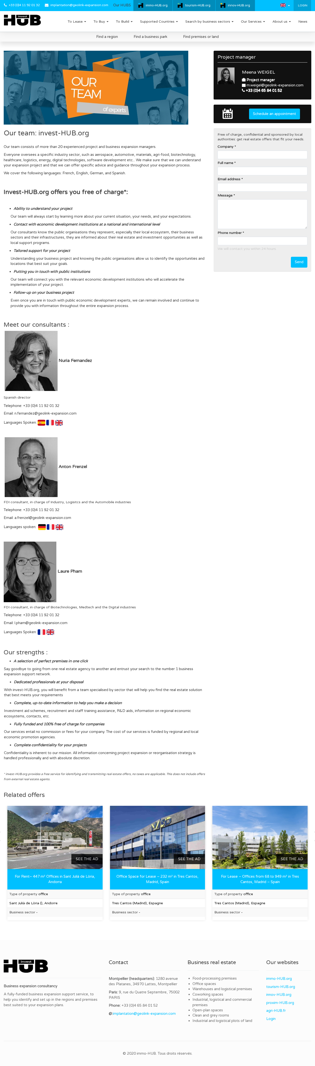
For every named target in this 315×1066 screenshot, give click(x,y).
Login (302, 5)
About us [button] (280, 21)
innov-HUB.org (239, 5)
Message (225, 195)
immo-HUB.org (157, 5)
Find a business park (150, 36)
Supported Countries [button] (157, 21)
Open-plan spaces (207, 1010)
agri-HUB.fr (276, 1010)
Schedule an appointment (274, 114)
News (302, 21)
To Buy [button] (100, 21)
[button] (285, 5)
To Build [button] (123, 21)
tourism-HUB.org (197, 5)
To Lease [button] (76, 21)
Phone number (230, 233)
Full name (225, 163)
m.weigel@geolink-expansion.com (275, 85)
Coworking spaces (207, 994)
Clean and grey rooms (210, 1015)
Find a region (107, 36)
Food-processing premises (214, 978)
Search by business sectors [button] (208, 21)
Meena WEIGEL (258, 72)
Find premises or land (201, 36)
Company (226, 147)
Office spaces (204, 984)
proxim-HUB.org (280, 1003)
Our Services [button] (252, 21)
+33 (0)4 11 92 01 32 (24, 5)
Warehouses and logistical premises (222, 989)
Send (299, 262)
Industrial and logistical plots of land (222, 1020)
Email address (229, 179)
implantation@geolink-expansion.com (79, 5)
